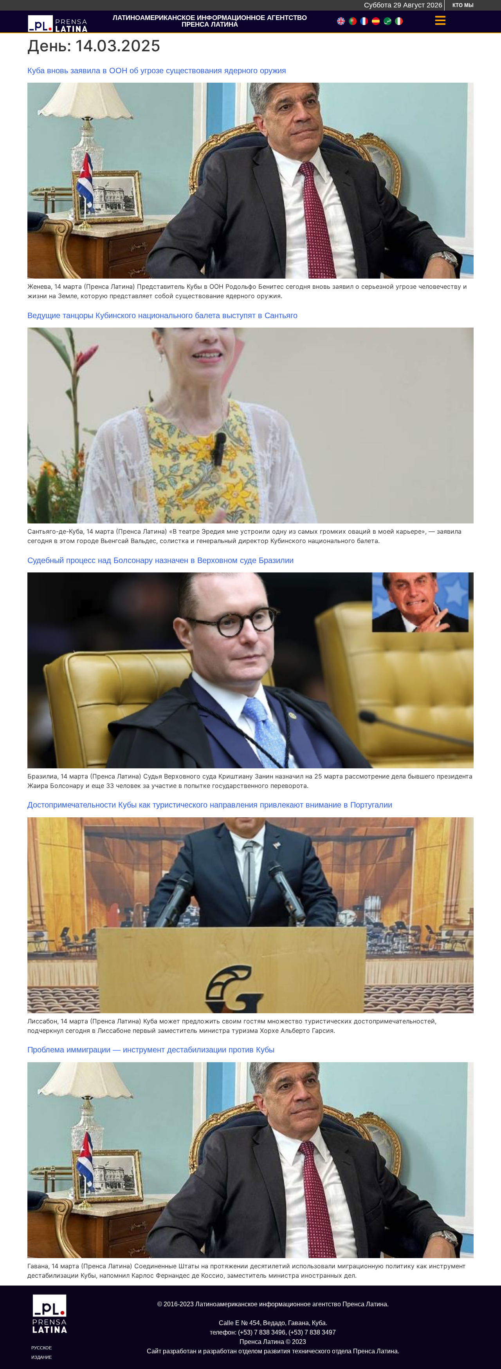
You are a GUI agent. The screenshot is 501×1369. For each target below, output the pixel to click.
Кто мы (463, 5)
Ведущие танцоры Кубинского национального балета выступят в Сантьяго (162, 315)
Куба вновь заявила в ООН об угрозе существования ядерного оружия (156, 70)
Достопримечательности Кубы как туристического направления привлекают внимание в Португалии (209, 804)
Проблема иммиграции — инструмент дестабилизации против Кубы (150, 1049)
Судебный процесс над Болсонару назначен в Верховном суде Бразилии (160, 560)
